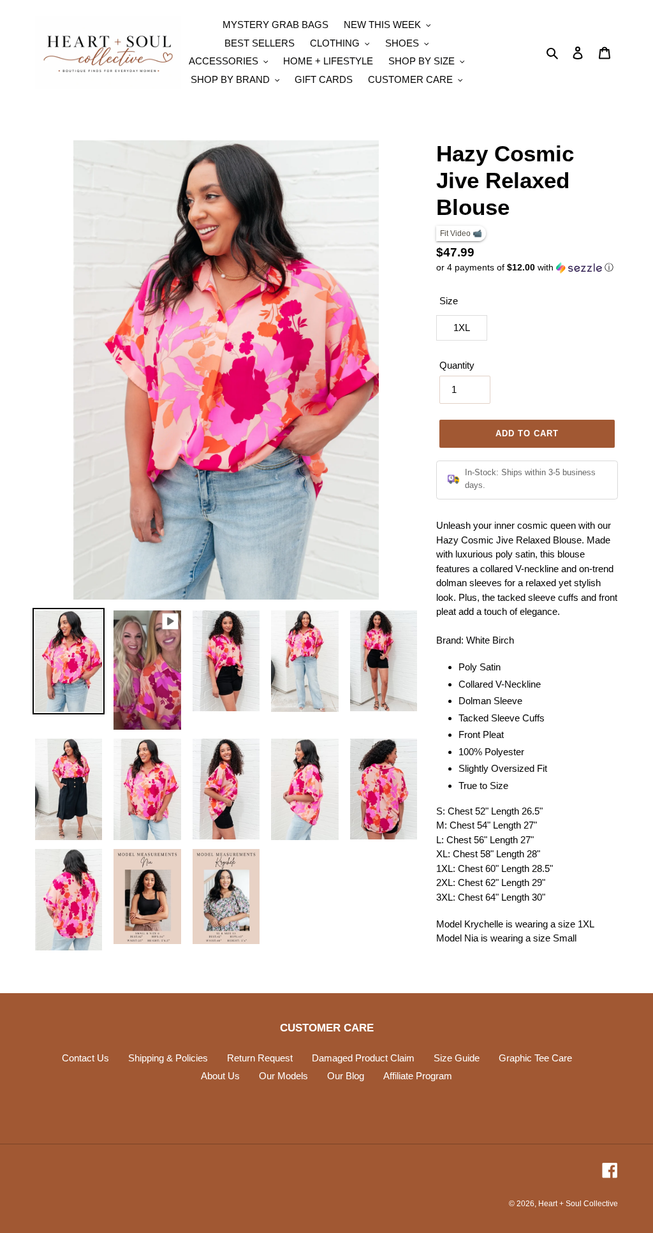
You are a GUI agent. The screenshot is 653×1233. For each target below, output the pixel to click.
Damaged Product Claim (363, 1057)
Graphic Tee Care (535, 1057)
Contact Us (85, 1057)
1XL (461, 327)
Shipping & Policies (168, 1057)
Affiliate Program (417, 1075)
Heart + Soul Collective (578, 1203)
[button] (524, 268)
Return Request (260, 1057)
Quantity (456, 365)
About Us (220, 1075)
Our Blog (345, 1075)
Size (448, 300)
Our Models (283, 1075)
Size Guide (457, 1057)
